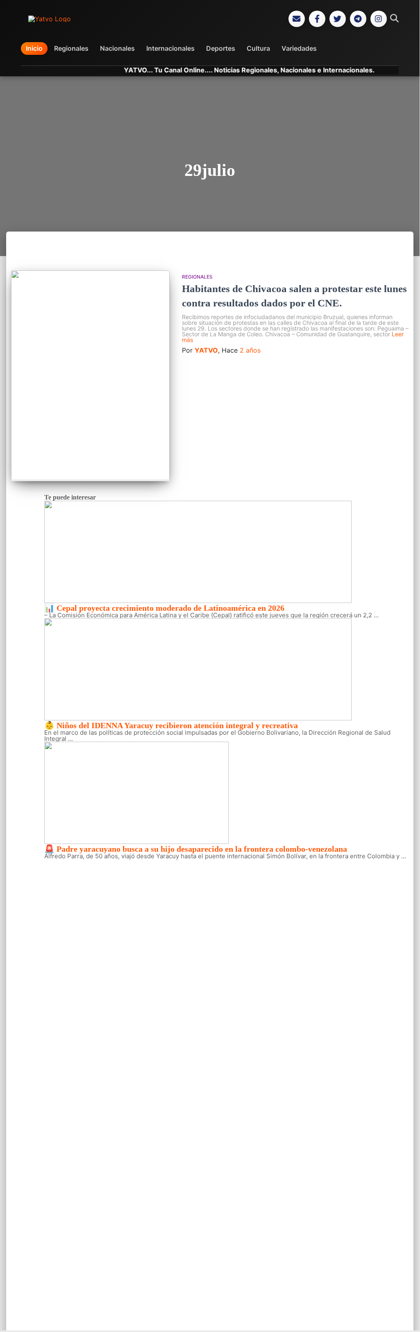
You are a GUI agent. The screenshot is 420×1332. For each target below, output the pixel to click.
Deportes (220, 48)
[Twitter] (337, 19)
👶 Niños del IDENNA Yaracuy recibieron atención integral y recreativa (171, 725)
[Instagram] (378, 19)
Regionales (71, 48)
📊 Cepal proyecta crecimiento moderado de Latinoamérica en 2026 (164, 608)
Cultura (258, 48)
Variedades (299, 48)
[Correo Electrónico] (296, 19)
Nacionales (117, 48)
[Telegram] (358, 19)
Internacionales (170, 48)
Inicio (34, 48)
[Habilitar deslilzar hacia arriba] (403, 1314)
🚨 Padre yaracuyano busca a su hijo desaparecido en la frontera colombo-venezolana (195, 849)
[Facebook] (317, 19)
